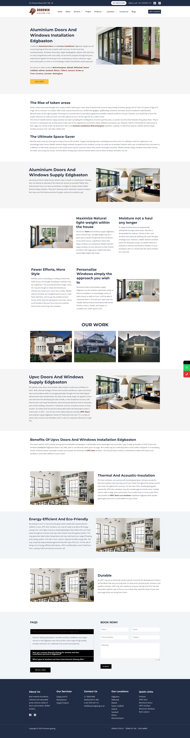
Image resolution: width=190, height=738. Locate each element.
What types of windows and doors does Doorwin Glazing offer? (58, 659)
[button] (118, 3)
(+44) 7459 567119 (91, 703)
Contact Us (124, 11)
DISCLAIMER (142, 728)
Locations (110, 11)
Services (77, 11)
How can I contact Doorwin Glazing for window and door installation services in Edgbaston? (56, 653)
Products (97, 11)
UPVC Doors (114, 495)
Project (88, 11)
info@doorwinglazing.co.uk (94, 706)
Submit (106, 666)
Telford (64, 70)
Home (60, 11)
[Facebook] (154, 3)
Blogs (134, 11)
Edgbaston (115, 697)
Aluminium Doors (145, 703)
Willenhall (78, 67)
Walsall (70, 67)
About (68, 11)
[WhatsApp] (186, 367)
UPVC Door (143, 699)
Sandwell (49, 70)
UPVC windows (144, 706)
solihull (41, 70)
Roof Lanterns (144, 712)
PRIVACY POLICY (117, 728)
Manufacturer (62, 700)
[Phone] (186, 374)
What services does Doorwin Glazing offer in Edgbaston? (56, 631)
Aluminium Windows (147, 709)
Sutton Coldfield (117, 706)
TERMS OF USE (130, 728)
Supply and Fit (62, 697)
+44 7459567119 (144, 3)
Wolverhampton (59, 67)
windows (127, 495)
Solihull (114, 709)
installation (69, 46)
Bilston (114, 715)
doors (87, 231)
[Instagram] (159, 3)
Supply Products (63, 703)
